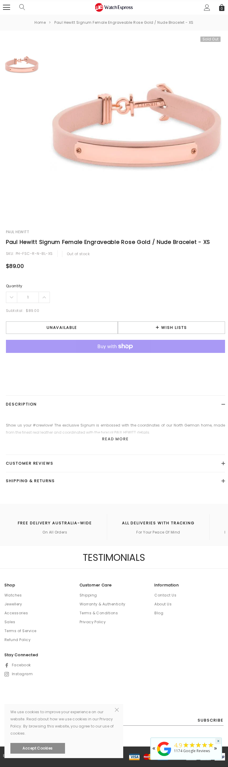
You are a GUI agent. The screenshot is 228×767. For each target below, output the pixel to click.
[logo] (114, 7)
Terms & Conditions (99, 613)
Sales (9, 621)
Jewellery (13, 604)
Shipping (88, 595)
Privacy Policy (93, 621)
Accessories (16, 613)
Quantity (14, 285)
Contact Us (165, 595)
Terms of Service (20, 630)
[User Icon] (207, 7)
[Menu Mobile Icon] (6, 7)
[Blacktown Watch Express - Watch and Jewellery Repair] (164, 756)
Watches (13, 595)
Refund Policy (17, 639)
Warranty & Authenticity (103, 604)
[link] (21, 65)
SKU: (10, 253)
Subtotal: (14, 310)
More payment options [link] (115, 361)
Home (40, 22)
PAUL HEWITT (17, 231)
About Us (163, 604)
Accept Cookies (38, 748)
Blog (158, 613)
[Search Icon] (22, 7)
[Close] (117, 709)
